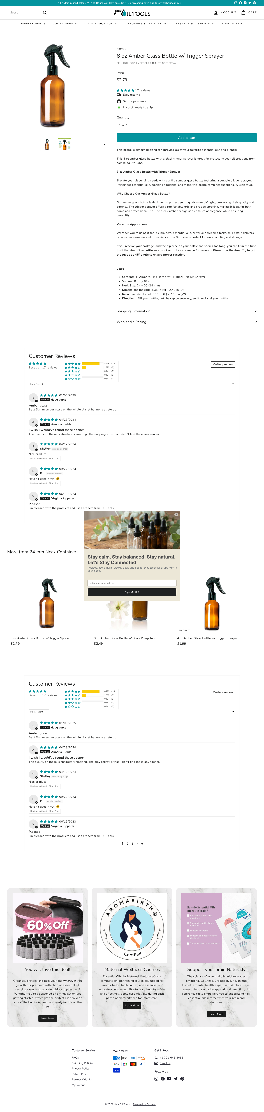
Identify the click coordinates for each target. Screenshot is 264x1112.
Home (120, 48)
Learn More (47, 1018)
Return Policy (80, 1074)
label (208, 298)
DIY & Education (99, 23)
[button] (126, 90)
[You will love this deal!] (48, 928)
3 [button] (132, 844)
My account (79, 1085)
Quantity (123, 117)
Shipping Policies (83, 1063)
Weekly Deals (33, 23)
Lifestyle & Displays (192, 23)
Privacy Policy (81, 1068)
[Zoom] (56, 85)
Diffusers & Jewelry (143, 23)
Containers (64, 23)
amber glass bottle (190, 180)
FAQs (75, 1057)
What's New (232, 23)
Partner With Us (82, 1079)
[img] (49, 395)
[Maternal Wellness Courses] (132, 928)
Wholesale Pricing (131, 321)
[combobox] (28, 12)
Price (120, 73)
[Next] (102, 144)
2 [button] (127, 844)
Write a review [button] (223, 364)
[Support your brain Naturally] (216, 928)
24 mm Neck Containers (54, 552)
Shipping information (133, 311)
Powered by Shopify (144, 1104)
